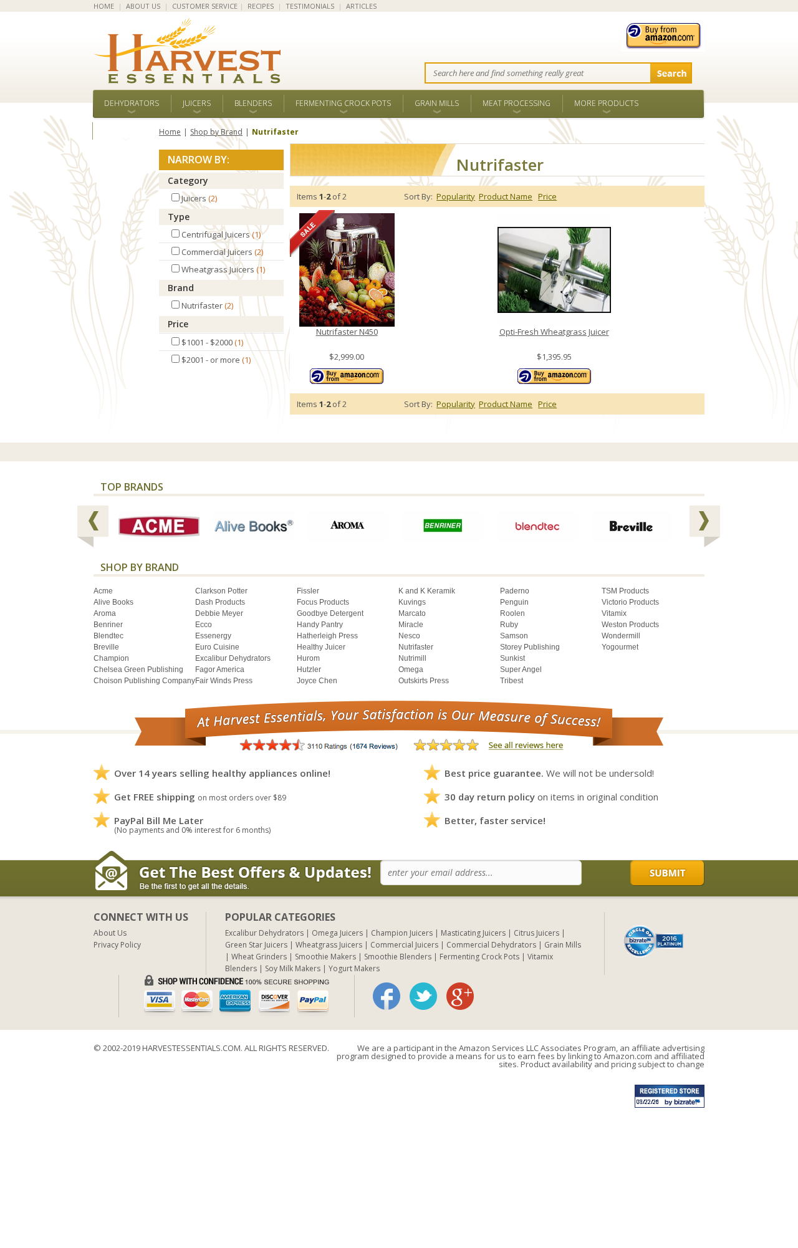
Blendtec (108, 635)
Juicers (197, 103)
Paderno (514, 591)
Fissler (308, 591)
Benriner (108, 624)
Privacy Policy (117, 944)
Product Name (505, 196)
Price (178, 324)
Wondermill (621, 635)
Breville (106, 647)
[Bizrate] (654, 940)
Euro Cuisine (217, 647)
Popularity (455, 196)
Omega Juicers (337, 933)
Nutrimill (412, 658)
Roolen (512, 613)
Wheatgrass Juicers (329, 944)
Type (179, 217)
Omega (410, 669)
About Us (110, 933)
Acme (103, 591)
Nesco (409, 635)
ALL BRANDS (125, 130)
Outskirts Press (423, 680)
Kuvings (412, 602)
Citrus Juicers (536, 933)
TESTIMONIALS (310, 6)
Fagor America (219, 669)
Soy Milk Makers (292, 968)
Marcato (412, 613)
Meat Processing (516, 103)
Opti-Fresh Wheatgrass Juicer (554, 332)
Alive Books (113, 602)
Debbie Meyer (219, 613)
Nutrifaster (415, 647)
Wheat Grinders (259, 956)
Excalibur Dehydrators (233, 658)
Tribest (511, 680)
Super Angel (521, 669)
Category (188, 180)
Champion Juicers (402, 933)
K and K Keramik (426, 591)
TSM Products (625, 591)
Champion (111, 658)
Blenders (253, 103)
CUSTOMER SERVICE (205, 6)
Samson (514, 635)
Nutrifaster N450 (347, 332)
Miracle (410, 624)
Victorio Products (630, 602)
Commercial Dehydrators (491, 944)
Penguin (514, 602)
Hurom (308, 658)
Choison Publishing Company (144, 680)
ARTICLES (361, 6)
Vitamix (614, 613)
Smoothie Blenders (397, 956)
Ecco (203, 624)
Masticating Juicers (473, 933)
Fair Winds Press (223, 680)
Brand (181, 288)
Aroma (105, 613)
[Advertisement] (374, 1160)
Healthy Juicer (321, 647)
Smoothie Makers (325, 956)
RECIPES (261, 6)
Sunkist (512, 658)
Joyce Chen (317, 680)
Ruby (509, 624)
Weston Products (630, 624)
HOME (104, 6)
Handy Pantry (320, 624)
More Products (606, 103)
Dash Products (220, 602)
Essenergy (213, 635)
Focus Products (323, 602)
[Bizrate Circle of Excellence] (653, 929)
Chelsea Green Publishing (138, 669)
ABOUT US (143, 6)
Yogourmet (620, 647)
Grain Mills (437, 103)
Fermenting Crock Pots (343, 103)
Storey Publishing (530, 647)
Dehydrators (131, 103)
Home (170, 132)
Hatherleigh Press (327, 635)
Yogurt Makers (354, 968)
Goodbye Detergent (330, 613)
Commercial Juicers (404, 944)
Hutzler (309, 669)
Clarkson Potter (221, 591)
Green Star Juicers (256, 944)
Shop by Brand (216, 132)
